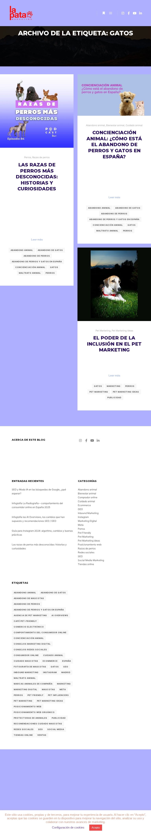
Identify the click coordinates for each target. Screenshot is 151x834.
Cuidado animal (134, 125)
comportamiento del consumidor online (40, 632)
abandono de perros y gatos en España (37, 261)
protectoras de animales (30, 718)
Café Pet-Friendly (25, 621)
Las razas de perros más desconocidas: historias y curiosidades (37, 177)
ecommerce (50, 661)
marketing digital (25, 689)
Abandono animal (95, 125)
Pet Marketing (103, 330)
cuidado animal (53, 655)
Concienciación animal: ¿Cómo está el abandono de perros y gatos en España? (114, 144)
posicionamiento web (27, 706)
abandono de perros (37, 256)
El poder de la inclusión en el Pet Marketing (114, 344)
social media (55, 729)
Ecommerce (84, 505)
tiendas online (23, 735)
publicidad (114, 397)
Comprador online (87, 497)
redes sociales (24, 729)
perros (50, 273)
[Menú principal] (110, 13)
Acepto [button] (96, 827)
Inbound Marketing (88, 513)
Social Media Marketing (91, 560)
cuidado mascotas (26, 661)
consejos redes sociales (30, 649)
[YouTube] (134, 13)
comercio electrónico (29, 627)
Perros (27, 157)
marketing (114, 386)
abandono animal (22, 250)
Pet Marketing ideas (122, 330)
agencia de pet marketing (30, 615)
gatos (54, 267)
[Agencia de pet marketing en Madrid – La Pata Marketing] (21, 13)
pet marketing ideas (126, 392)
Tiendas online (86, 564)
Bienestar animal (115, 125)
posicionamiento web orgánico (34, 712)
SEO (80, 556)
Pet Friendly (84, 532)
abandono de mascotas (29, 598)
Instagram (83, 517)
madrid (65, 672)
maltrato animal (30, 273)
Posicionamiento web (89, 544)
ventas (41, 735)
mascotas (48, 689)
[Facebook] (128, 13)
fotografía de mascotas (30, 666)
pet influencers (58, 695)
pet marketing (98, 392)
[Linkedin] (140, 13)
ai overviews (60, 615)
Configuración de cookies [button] (68, 827)
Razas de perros (41, 157)
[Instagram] (122, 13)
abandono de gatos (50, 250)
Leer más (37, 239)
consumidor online (26, 655)
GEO (80, 509)
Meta (81, 524)
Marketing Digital (87, 520)
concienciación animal (30, 267)
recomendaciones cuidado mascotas (38, 723)
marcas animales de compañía (33, 684)
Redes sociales (86, 552)
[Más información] (103, 13)
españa (66, 661)
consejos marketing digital (32, 644)
